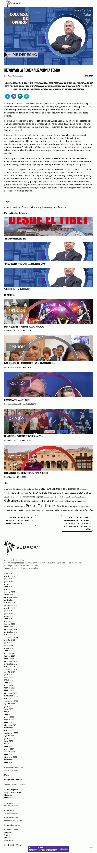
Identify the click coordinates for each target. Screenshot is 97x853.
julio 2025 (8, 610)
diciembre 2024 (10, 629)
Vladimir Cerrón (84, 510)
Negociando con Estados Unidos (17, 400)
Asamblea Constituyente (14, 489)
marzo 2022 (9, 717)
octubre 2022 (9, 698)
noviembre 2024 (11, 632)
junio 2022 (8, 709)
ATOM (18, 845)
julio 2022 (8, 706)
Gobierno (10, 501)
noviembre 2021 (11, 727)
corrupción (84, 489)
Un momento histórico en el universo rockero (23, 436)
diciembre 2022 (10, 693)
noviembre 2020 (11, 759)
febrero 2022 (9, 719)
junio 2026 (8, 581)
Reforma (62, 207)
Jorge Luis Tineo (14, 331)
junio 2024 (8, 645)
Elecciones (74, 493)
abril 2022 (8, 714)
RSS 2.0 (12, 845)
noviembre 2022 (11, 696)
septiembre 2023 (11, 669)
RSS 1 (6, 845)
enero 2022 (9, 722)
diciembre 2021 (10, 725)
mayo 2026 (9, 584)
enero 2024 (9, 658)
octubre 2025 (9, 602)
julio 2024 (8, 642)
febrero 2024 (9, 656)
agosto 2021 (9, 735)
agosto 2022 (9, 704)
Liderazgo (58, 501)
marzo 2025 (9, 621)
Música (7, 506)
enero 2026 (9, 594)
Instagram (8, 840)
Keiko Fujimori (47, 500)
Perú (53, 506)
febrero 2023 (9, 688)
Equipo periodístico (13, 779)
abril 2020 (8, 762)
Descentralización (30, 207)
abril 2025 (8, 618)
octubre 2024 (9, 634)
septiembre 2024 (11, 637)
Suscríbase (8, 797)
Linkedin (7, 837)
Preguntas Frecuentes (13, 792)
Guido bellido (23, 500)
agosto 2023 (9, 672)
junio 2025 (8, 613)
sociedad (55, 510)
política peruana (82, 506)
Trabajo (64, 510)
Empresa (39, 496)
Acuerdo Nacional (12, 207)
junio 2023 (8, 677)
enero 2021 (9, 754)
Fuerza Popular (80, 497)
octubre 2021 (9, 730)
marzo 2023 (9, 685)
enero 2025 (9, 626)
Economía (57, 493)
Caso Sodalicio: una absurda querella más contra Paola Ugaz (29, 363)
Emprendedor (16, 497)
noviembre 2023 (11, 664)
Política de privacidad (12, 789)
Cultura (15, 493)
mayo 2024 (9, 648)
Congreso (45, 488)
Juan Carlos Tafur (15, 76)
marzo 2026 (9, 589)
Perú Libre (62, 506)
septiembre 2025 (11, 605)
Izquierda (34, 501)
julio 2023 (8, 674)
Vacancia (71, 511)
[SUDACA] (13, 3)
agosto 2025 (9, 608)
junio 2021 (8, 741)
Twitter (7, 835)
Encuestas (47, 497)
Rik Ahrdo (12, 477)
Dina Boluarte (44, 492)
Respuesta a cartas (12, 825)
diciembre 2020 (10, 757)
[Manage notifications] (91, 847)
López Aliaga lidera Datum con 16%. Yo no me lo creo (26, 473)
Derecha (31, 493)
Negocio (14, 506)
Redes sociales (46, 511)
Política (71, 506)
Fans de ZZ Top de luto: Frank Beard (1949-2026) (24, 327)
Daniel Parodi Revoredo (18, 404)
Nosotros (8, 795)
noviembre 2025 (11, 600)
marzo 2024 (9, 653)
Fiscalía (72, 497)
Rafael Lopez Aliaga (33, 511)
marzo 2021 (9, 749)
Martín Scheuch (14, 367)
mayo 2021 (9, 743)
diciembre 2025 (10, 597)
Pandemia (21, 506)
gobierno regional (48, 207)
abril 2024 (8, 650)
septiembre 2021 (11, 733)
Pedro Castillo (38, 505)
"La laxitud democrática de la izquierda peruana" (25, 264)
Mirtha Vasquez (81, 501)
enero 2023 (9, 690)
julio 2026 (8, 579)
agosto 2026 (9, 576)
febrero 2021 (9, 751)
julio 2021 (8, 738)
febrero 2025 (9, 624)
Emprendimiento (28, 497)
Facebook (8, 832)
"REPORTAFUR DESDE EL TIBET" (15, 239)
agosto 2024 (9, 640)
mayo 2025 (9, 616)
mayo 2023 (9, 680)
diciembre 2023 (10, 661)
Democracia (23, 493)
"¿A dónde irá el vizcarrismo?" (17, 289)
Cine (36, 489)
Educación (65, 493)
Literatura (70, 501)
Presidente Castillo (14, 510)
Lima (64, 501)
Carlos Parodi (29, 489)
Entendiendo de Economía (60, 497)
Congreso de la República (65, 488)
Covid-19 (7, 493)
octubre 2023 (9, 666)
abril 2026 (8, 587)
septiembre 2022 (11, 701)
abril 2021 (8, 746)
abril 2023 (8, 682)
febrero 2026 (9, 592)
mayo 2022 (9, 712)
